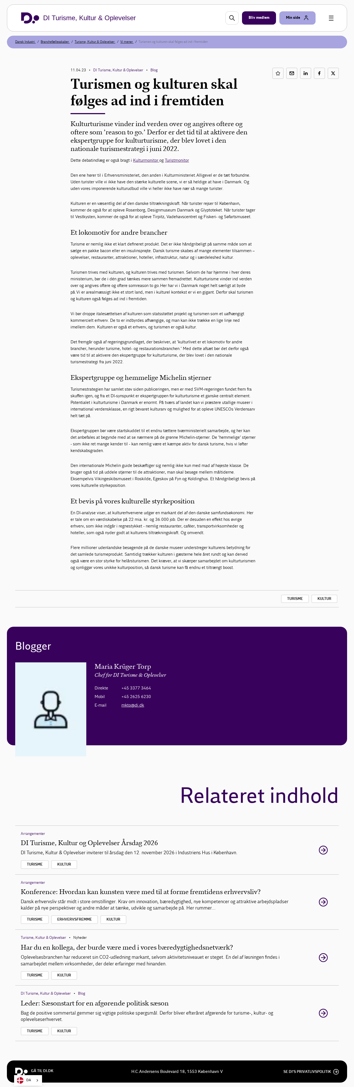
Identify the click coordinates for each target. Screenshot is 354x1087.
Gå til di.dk (42, 1071)
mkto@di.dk (132, 705)
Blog (154, 70)
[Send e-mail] (291, 73)
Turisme (295, 599)
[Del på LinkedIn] (305, 73)
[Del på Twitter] (333, 73)
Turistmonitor (177, 160)
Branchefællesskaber (55, 42)
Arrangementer (33, 833)
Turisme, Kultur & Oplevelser (95, 42)
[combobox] (28, 1080)
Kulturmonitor (146, 160)
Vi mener (127, 42)
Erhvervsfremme (74, 919)
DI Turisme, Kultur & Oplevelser (118, 70)
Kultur (324, 599)
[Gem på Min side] (277, 73)
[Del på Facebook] (319, 73)
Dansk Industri (25, 42)
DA (28, 1080)
